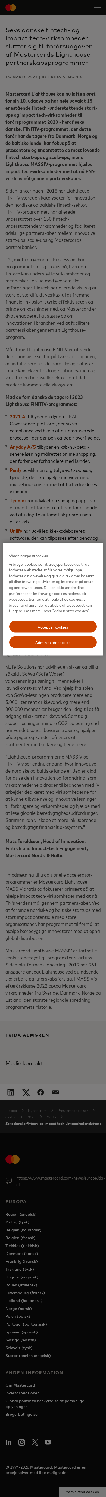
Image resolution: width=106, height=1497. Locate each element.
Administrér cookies (53, 642)
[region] (53, 599)
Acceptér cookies (53, 626)
